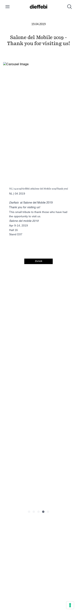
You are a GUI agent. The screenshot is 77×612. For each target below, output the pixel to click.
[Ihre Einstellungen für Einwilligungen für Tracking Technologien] (70, 605)
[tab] (29, 512)
